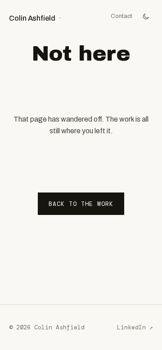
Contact (121, 16)
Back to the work (81, 204)
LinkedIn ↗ (135, 327)
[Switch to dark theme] (146, 16)
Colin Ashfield (35, 18)
